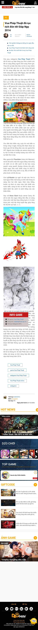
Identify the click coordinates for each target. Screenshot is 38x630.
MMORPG (17, 397)
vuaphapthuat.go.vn (20, 321)
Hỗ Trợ (24, 604)
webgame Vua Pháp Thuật (18, 375)
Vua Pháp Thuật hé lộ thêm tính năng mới (21, 48)
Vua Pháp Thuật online (17, 380)
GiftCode (8, 484)
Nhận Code (26, 492)
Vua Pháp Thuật (24, 59)
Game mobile (6, 416)
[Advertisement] (19, 582)
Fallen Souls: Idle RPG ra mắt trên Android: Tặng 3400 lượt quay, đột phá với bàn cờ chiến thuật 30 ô (19, 434)
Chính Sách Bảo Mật (19, 620)
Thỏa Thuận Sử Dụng (19, 622)
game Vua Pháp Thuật (17, 370)
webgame (13, 386)
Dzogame (15, 399)
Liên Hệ (13, 604)
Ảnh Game (8, 537)
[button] (36, 456)
